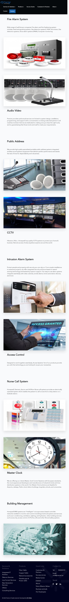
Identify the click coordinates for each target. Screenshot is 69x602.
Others (4, 588)
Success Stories (31, 6)
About (54, 6)
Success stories (41, 575)
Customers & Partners (43, 6)
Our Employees (41, 592)
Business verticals (41, 589)
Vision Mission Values (43, 586)
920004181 (61, 570)
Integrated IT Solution (6, 573)
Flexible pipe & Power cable (24, 580)
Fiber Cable (23, 570)
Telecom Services (7, 577)
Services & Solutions (8, 6)
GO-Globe (29, 598)
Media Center (40, 578)
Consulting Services (8, 591)
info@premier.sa (58, 575)
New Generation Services (7, 584)
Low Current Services (9, 580)
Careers (5, 11)
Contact (12, 11)
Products (20, 6)
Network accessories (26, 576)
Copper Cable (23, 573)
